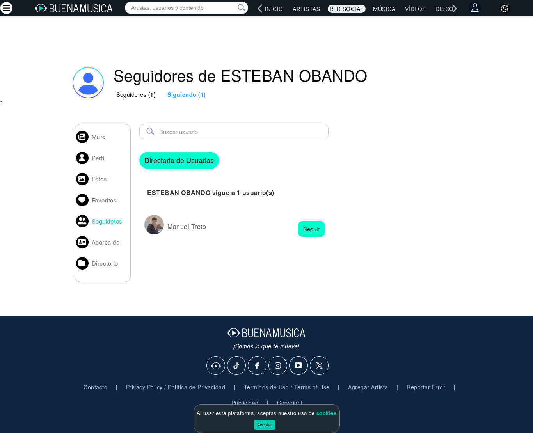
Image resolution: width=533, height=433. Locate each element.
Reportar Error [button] (426, 387)
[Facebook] (257, 366)
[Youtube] (299, 366)
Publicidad (245, 402)
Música (384, 8)
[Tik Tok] (236, 366)
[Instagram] (278, 366)
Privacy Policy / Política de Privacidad (176, 387)
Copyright (290, 402)
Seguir (311, 229)
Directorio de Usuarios (179, 160)
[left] (260, 8)
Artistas (306, 8)
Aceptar (264, 424)
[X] (319, 366)
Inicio (274, 8)
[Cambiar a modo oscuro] (505, 8)
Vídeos (415, 8)
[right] (454, 8)
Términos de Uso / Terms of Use (287, 387)
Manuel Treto (186, 226)
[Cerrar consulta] (232, 8)
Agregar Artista (368, 387)
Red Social (347, 8)
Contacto (95, 387)
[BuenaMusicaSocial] (216, 366)
